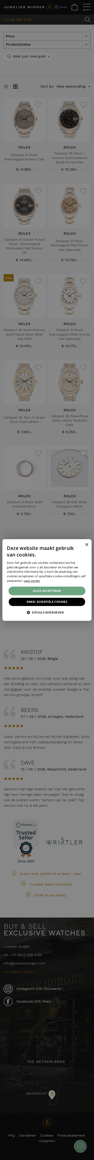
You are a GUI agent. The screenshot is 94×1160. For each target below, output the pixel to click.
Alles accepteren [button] (47, 591)
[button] (47, 612)
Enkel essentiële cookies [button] (47, 602)
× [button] (86, 544)
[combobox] (80, 545)
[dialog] (46, 580)
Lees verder (32, 581)
